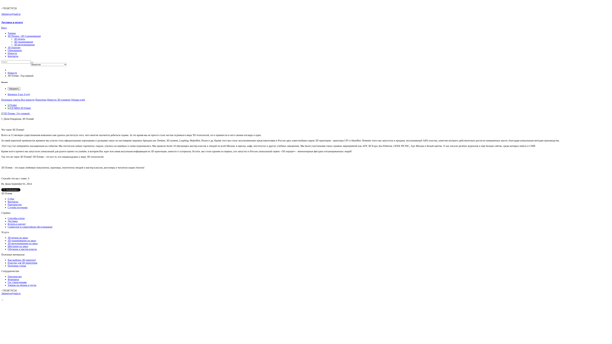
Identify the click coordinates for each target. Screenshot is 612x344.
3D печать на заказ (18, 237)
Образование (15, 50)
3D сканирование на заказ (22, 240)
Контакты (13, 56)
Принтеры (41, 99)
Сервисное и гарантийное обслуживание (30, 227)
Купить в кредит (17, 224)
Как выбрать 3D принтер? (22, 260)
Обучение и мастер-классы (22, 249)
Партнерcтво (15, 204)
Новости (12, 53)
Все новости (28, 99)
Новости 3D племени (58, 99)
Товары (12, 33)
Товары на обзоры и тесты (22, 285)
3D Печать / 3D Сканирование (24, 36)
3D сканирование (23, 41)
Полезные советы (11, 99)
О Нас (11, 198)
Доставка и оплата (12, 22)
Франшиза (13, 279)
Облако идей (78, 99)
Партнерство (15, 276)
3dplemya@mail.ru (11, 14)
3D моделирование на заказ (23, 243)
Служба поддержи (18, 207)
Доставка (13, 221)
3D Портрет (14, 47)
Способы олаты (16, 218)
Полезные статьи (17, 265)
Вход (4, 27)
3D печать (19, 39)
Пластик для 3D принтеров (22, 263)
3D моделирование (24, 44)
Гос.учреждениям (17, 282)
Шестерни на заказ (18, 246)
